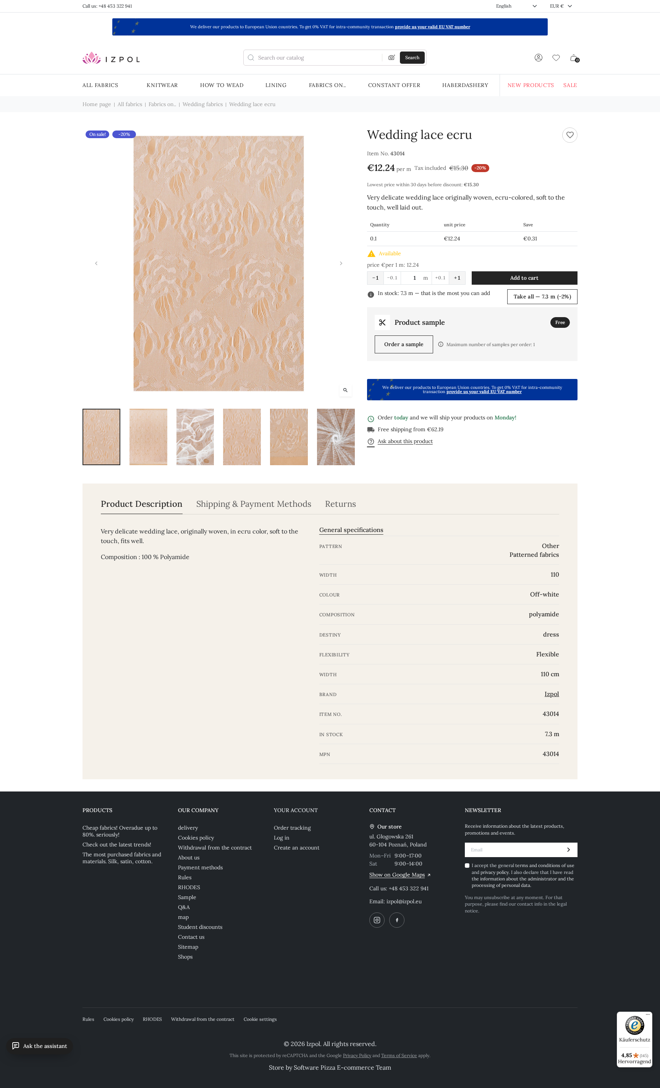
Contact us (191, 936)
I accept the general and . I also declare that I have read (523, 875)
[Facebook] (396, 920)
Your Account (296, 810)
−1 (375, 277)
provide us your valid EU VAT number (432, 26)
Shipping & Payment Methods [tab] (253, 504)
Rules (184, 877)
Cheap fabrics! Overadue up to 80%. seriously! (119, 831)
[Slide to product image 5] (289, 437)
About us (188, 857)
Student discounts (200, 927)
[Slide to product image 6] (336, 437)
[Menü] (647, 1016)
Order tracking (292, 827)
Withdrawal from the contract (215, 847)
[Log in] (538, 57)
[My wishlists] (556, 57)
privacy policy (494, 872)
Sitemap (188, 946)
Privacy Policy (357, 1055)
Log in (282, 837)
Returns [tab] (340, 504)
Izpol (552, 694)
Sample (187, 897)
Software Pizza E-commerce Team (342, 1067)
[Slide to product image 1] (101, 437)
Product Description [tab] (142, 504)
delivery (188, 827)
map (183, 917)
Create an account (296, 847)
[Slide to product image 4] (242, 437)
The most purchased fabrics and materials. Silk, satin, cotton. (121, 858)
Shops (185, 956)
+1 (457, 277)
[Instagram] (377, 920)
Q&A (184, 907)
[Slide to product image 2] (148, 437)
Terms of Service (399, 1055)
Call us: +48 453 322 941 (107, 6)
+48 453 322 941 (409, 888)
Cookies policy (196, 837)
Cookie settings (260, 1019)
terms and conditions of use (544, 865)
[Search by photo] (392, 57)
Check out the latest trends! (116, 844)
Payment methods (200, 867)
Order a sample (404, 344)
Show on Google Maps (397, 874)
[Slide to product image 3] (195, 437)
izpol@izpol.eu (404, 901)
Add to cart (524, 277)
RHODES (189, 887)
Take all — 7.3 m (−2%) (542, 296)
